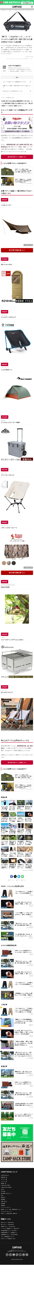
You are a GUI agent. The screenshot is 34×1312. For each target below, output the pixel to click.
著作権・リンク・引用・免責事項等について (11, 1209)
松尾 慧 (31, 895)
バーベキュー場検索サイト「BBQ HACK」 (10, 1228)
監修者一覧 (3, 1183)
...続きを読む (29, 71)
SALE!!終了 (24, 880)
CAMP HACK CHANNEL (6, 1187)
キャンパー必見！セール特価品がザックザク (14, 82)
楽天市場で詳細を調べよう (17, 250)
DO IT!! (2, 1189)
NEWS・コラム (11, 880)
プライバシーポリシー (6, 1207)
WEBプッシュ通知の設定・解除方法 (9, 1213)
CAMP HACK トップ (4, 10)
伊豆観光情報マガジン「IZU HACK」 (9, 1230)
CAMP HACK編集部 (14, 66)
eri (32, 1107)
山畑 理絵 (31, 1047)
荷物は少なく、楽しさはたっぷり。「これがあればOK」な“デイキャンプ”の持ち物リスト (24, 1073)
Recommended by (25, 870)
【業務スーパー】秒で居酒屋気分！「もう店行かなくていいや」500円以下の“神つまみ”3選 (24, 1021)
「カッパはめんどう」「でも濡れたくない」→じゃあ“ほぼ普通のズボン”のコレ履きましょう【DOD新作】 (24, 894)
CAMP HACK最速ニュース (28, 997)
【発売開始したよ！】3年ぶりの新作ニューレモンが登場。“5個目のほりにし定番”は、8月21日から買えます (24, 995)
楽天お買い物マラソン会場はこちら (17, 157)
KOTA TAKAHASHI (30, 1075)
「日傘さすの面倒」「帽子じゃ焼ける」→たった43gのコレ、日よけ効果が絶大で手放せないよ (24, 1043)
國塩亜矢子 (31, 1025)
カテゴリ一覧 (4, 1179)
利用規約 (3, 1205)
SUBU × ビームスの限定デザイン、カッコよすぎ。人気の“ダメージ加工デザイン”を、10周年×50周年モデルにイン (24, 953)
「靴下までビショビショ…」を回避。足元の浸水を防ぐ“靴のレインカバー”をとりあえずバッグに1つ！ (24, 925)
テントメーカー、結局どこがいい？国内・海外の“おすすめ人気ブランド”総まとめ (24, 1115)
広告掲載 (3, 1203)
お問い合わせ (4, 1201)
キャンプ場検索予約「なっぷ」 (8, 1236)
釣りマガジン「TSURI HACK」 (8, 1224)
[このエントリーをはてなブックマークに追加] (18, 876)
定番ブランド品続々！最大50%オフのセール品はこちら (17, 86)
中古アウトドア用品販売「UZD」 (8, 1238)
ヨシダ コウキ (30, 1118)
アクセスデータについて (6, 1211)
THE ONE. (3, 1191)
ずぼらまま (31, 938)
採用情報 (3, 1199)
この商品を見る (27, 245)
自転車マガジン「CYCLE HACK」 (8, 1226)
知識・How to (4, 1076)
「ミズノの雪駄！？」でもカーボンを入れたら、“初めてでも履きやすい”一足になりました (24, 914)
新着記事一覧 (4, 1177)
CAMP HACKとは (5, 1175)
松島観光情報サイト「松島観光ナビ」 (9, 1232)
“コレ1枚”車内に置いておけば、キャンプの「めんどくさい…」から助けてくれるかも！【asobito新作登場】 (24, 936)
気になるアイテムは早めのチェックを (12, 91)
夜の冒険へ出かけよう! (6, 1193)
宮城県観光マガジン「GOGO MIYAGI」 (10, 1234)
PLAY (2, 1195)
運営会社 (3, 1197)
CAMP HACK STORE (5, 1185)
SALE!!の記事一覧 (22, 10)
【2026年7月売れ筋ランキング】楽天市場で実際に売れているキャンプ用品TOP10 (24, 1105)
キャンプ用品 (3, 1119)
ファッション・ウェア (5, 1048)
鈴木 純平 (31, 906)
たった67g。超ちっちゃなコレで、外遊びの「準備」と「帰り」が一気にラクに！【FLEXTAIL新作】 (24, 903)
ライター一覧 (4, 1181)
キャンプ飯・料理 (4, 1026)
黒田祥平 (31, 917)
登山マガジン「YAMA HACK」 (8, 1222)
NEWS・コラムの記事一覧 (14, 10)
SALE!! (18, 880)
